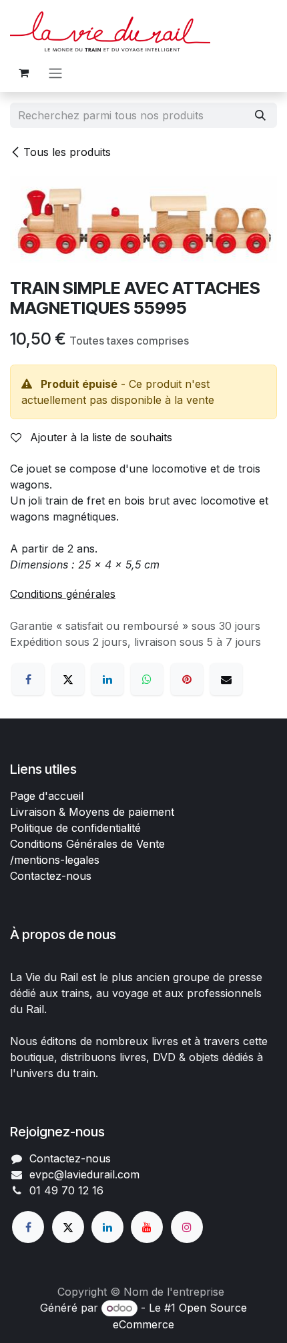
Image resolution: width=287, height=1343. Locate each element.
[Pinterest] (187, 679)
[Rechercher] (260, 115)
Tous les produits (67, 152)
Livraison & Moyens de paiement (92, 811)
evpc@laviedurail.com (84, 1174)
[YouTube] (147, 1227)
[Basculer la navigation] (55, 73)
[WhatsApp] (147, 679)
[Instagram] (187, 1227)
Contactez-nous (50, 875)
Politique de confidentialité (75, 827)
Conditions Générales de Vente (87, 843)
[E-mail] (226, 679)
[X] (68, 679)
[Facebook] (28, 679)
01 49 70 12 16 (66, 1190)
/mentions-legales (54, 859)
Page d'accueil (46, 795)
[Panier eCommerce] (23, 72)
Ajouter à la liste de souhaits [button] (99, 437)
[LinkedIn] (107, 679)
